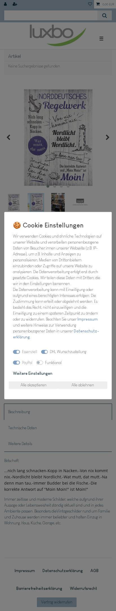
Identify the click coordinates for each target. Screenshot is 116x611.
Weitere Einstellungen (32, 373)
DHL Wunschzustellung (68, 351)
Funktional (53, 362)
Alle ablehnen (83, 385)
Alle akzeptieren (33, 385)
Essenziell (29, 351)
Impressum (87, 319)
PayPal (27, 362)
